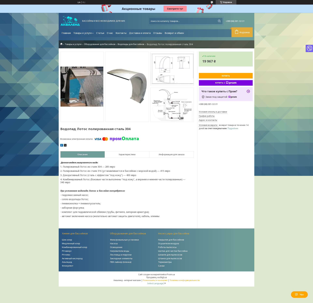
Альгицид (67, 262)
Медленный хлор (71, 243)
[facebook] (61, 145)
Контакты (121, 33)
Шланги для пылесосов (170, 254)
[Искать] (219, 21)
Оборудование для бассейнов (99, 44)
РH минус (67, 250)
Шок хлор (67, 239)
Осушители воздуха (168, 243)
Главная (66, 33)
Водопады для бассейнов (131, 44)
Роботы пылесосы (167, 247)
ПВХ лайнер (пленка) (120, 262)
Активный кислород (72, 258)
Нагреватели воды (119, 250)
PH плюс (66, 254)
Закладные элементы (121, 258)
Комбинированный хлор (74, 247)
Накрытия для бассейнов (171, 239)
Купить (226, 75)
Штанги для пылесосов (170, 258)
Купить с (220, 82)
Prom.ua (171, 274)
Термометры (165, 262)
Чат (302, 294)
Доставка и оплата (140, 33)
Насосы (114, 243)
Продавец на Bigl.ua (156, 277)
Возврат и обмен (174, 33)
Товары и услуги (82, 33)
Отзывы (157, 33)
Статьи (100, 33)
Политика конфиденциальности (185, 280)
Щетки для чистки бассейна (172, 250)
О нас (110, 33)
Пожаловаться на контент (155, 280)
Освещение (116, 247)
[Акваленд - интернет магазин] (70, 21)
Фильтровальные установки (124, 239)
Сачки (161, 265)
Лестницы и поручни (121, 254)
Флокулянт (67, 265)
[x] (65, 145)
